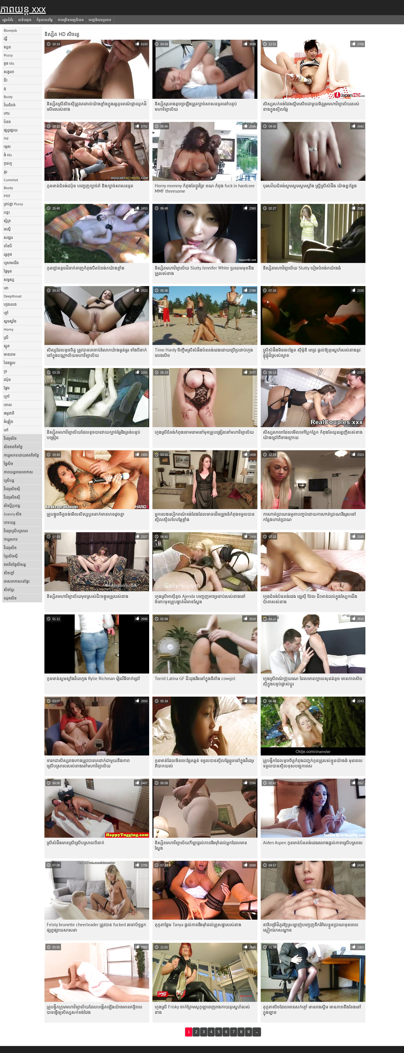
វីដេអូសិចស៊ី (12, 488)
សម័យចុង (25, 20)
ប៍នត (7, 121)
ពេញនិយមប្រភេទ (100, 20)
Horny (8, 329)
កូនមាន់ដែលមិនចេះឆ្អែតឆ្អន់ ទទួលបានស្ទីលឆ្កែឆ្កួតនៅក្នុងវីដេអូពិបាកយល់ (204, 763)
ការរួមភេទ (11, 539)
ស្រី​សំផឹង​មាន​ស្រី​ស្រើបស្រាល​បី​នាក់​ (75, 842)
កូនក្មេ (8, 163)
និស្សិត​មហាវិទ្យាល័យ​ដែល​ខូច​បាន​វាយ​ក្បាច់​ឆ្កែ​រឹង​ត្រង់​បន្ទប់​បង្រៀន (93, 434)
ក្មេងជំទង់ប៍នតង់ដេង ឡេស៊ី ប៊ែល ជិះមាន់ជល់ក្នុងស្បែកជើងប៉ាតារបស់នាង (310, 598)
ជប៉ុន (7, 379)
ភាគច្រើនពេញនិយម (71, 20)
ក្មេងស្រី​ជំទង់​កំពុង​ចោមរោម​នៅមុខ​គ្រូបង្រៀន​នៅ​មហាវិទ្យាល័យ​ (204, 432)
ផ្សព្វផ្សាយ (11, 130)
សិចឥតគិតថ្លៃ (13, 446)
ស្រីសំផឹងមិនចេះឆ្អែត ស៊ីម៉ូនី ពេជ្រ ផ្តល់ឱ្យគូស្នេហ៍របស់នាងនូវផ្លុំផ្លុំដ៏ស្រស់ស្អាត (312, 352)
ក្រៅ (7, 396)
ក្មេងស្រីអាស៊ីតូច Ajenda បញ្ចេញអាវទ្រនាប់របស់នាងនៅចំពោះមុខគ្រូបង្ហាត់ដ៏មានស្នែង (200, 598)
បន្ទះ (7, 212)
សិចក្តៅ (9, 573)
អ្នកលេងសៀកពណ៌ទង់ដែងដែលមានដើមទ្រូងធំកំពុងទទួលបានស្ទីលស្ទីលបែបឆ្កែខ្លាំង (205, 516)
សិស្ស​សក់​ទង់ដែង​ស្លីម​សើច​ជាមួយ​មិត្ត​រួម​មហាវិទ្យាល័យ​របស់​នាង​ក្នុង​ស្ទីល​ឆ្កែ (311, 106)
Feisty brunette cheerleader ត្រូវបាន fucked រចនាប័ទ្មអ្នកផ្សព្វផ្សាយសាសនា (96, 927)
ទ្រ (5, 371)
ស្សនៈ (8, 47)
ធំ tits (8, 154)
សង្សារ (8, 237)
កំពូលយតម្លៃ (44, 20)
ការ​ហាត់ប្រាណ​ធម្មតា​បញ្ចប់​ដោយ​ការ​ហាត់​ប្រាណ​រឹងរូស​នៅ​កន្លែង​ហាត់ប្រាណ (309, 516)
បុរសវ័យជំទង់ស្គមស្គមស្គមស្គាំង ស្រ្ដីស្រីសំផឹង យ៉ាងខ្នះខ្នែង (310, 185)
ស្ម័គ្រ (7, 220)
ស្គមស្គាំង (10, 321)
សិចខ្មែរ (9, 589)
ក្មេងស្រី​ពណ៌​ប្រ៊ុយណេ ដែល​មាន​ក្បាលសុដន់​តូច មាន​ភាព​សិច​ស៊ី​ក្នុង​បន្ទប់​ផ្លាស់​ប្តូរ (312, 681)
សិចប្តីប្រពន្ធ (12, 505)
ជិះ (5, 80)
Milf (7, 195)
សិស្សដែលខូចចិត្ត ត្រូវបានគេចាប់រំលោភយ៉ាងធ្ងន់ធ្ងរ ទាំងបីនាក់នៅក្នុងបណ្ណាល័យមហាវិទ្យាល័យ (97, 352)
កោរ (7, 113)
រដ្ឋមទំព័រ (7, 20)
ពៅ (6, 430)
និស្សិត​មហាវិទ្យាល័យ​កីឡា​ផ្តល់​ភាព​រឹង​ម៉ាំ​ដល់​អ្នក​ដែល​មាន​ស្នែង (201, 845)
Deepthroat (13, 296)
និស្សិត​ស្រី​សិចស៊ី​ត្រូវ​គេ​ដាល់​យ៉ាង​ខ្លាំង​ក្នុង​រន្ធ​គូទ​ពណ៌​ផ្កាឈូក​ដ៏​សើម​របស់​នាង (97, 106)
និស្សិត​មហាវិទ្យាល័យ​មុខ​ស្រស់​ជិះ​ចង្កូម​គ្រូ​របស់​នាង (87, 596)
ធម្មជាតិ (9, 413)
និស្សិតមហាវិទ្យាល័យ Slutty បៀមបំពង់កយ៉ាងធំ (302, 268)
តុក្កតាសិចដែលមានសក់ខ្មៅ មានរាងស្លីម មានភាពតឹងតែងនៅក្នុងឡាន (312, 1009)
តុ (5, 88)
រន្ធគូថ (8, 254)
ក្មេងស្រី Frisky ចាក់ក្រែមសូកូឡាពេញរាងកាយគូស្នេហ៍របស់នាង (202, 1009)
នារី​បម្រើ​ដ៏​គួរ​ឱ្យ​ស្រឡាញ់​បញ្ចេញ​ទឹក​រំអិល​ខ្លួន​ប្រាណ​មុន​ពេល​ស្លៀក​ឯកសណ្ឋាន (310, 927)
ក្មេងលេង (10, 304)
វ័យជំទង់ (9, 105)
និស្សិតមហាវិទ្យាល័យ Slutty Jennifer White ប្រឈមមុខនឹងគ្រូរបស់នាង (204, 270)
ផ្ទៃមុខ (8, 271)
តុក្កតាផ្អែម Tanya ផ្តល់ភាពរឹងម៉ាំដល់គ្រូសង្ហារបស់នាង (198, 924)
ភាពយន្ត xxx (23, 9)
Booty (8, 187)
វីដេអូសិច (10, 438)
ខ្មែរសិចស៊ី (11, 556)
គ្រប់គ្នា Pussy (13, 204)
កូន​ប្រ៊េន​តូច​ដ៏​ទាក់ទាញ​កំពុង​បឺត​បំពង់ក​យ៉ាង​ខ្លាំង (85, 268)
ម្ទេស (7, 146)
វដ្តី (5, 38)
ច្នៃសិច (8, 463)
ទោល (8, 404)
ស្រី (6, 337)
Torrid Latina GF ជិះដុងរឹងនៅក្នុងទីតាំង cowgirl (195, 678)
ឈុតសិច (10, 598)
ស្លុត (7, 346)
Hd (6, 138)
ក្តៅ (6, 312)
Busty (8, 96)
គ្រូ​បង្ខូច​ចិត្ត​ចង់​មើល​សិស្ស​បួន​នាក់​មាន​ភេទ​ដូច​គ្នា (85, 514)
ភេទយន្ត (9, 522)
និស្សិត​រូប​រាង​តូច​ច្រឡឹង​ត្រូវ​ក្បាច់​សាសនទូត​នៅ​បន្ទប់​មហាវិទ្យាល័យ (196, 106)
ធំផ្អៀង (8, 421)
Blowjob (10, 30)
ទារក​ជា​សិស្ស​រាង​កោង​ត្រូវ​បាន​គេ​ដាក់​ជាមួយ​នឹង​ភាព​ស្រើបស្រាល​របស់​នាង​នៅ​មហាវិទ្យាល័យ (88, 763)
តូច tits (9, 63)
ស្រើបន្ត (9, 480)
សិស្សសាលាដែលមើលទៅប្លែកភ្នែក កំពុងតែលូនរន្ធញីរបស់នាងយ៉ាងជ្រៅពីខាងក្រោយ (313, 434)
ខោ (6, 288)
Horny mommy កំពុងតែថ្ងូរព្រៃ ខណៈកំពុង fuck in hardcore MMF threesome (205, 188)
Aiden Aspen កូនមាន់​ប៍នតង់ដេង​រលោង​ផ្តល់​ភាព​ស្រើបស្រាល (313, 842)
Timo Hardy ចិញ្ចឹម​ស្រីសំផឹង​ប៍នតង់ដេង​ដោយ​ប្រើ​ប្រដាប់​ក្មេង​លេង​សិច (204, 352)
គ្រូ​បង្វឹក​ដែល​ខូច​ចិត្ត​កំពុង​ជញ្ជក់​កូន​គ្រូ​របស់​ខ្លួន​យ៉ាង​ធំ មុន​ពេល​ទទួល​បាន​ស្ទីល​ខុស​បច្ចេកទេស (313, 763)
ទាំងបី (8, 246)
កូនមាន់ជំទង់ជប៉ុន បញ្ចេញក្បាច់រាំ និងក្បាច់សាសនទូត (90, 185)
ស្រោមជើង (11, 262)
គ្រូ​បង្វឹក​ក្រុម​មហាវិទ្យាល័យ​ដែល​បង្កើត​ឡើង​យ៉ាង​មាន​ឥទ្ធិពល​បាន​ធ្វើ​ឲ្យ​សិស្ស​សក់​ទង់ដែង (94, 1009)
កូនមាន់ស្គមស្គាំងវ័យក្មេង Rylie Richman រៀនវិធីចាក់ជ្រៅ (93, 678)
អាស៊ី (7, 229)
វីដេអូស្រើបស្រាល (16, 530)
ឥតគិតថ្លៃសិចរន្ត (15, 564)
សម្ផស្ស (9, 279)
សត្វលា (9, 71)
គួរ (5, 171)
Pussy (8, 55)
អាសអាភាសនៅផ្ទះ (17, 581)
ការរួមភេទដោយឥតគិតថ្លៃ (21, 455)
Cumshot (11, 179)
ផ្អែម (7, 388)
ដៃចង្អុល (9, 362)
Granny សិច (13, 514)
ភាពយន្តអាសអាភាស (18, 472)
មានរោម (9, 354)
